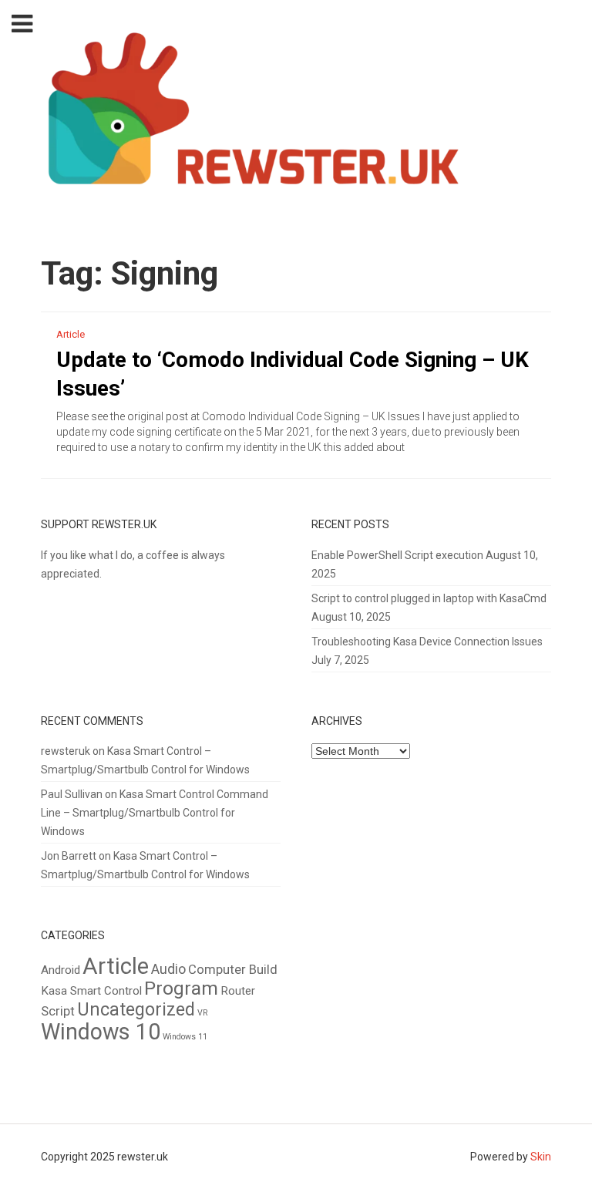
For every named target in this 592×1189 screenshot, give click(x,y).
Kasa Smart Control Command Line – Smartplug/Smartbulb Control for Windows (154, 812)
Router (237, 991)
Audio (168, 969)
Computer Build (233, 969)
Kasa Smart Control (91, 991)
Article (70, 334)
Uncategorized (136, 1009)
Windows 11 (185, 1037)
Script (58, 1011)
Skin (540, 1156)
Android (60, 970)
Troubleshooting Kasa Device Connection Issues (427, 641)
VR (202, 1013)
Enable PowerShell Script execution (397, 555)
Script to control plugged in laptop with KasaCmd (429, 598)
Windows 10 (100, 1032)
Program (181, 988)
